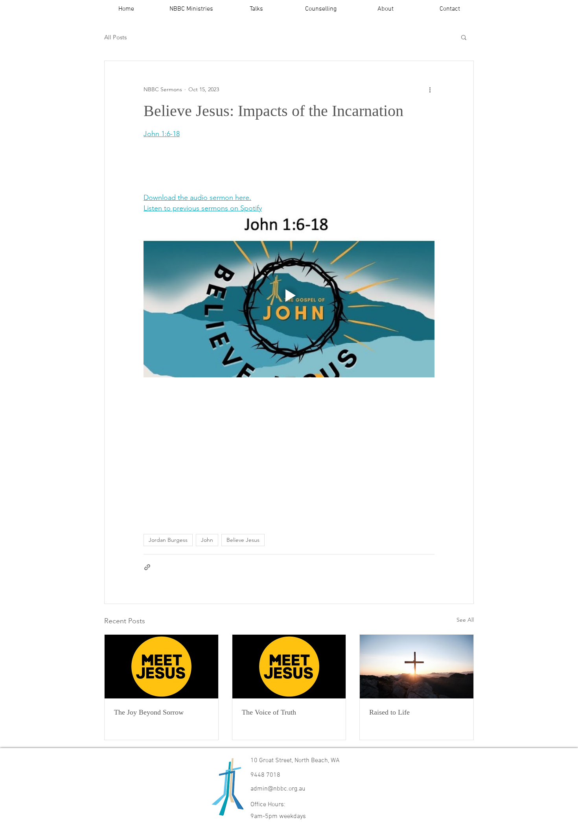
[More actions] (429, 89)
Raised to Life (389, 712)
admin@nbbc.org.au (278, 789)
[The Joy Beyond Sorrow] (161, 666)
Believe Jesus (243, 539)
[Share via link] (147, 567)
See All (465, 619)
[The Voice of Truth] (289, 666)
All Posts (115, 37)
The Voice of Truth (269, 712)
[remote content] (228, 160)
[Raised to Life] (416, 666)
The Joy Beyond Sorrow (149, 712)
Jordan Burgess (168, 539)
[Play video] (289, 295)
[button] (191, 9)
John (207, 539)
